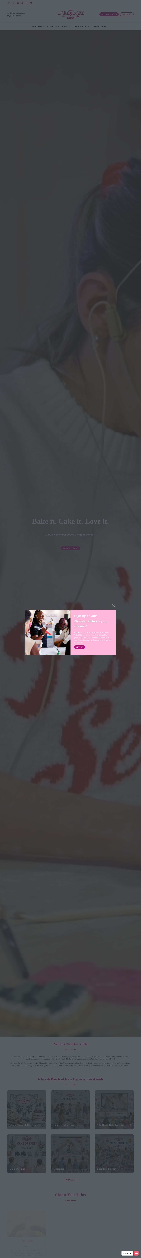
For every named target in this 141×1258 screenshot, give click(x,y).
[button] (114, 605)
